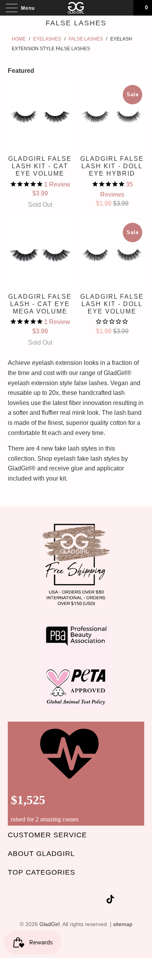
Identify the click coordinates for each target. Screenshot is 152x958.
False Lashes (86, 39)
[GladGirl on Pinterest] (84, 900)
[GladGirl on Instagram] (98, 900)
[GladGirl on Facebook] (56, 900)
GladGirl (49, 924)
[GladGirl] (76, 8)
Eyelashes (47, 39)
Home (19, 39)
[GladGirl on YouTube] (70, 900)
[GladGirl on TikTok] (110, 900)
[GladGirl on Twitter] (43, 900)
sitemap (123, 924)
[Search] (125, 7)
